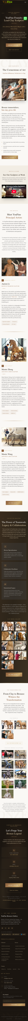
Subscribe (14, 1004)
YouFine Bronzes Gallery (9, 916)
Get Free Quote (13, 674)
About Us (3, 969)
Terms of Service (19, 951)
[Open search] (23, 2)
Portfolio (9, 969)
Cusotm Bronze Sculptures (4, 959)
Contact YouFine (13, 45)
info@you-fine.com (8, 978)
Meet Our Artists (14, 49)
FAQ (19, 969)
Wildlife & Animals (5, 946)
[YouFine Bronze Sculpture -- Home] (7, 2)
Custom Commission (20, 946)
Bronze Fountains (5, 951)
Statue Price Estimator (20, 948)
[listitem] (2, 928)
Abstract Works (4, 954)
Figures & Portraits (5, 948)
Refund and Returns (19, 959)
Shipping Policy (18, 954)
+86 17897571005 (14, 854)
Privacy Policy (18, 956)
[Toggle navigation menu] (25, 2)
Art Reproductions (5, 956)
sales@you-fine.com (14, 866)
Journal (14, 969)
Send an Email (14, 890)
